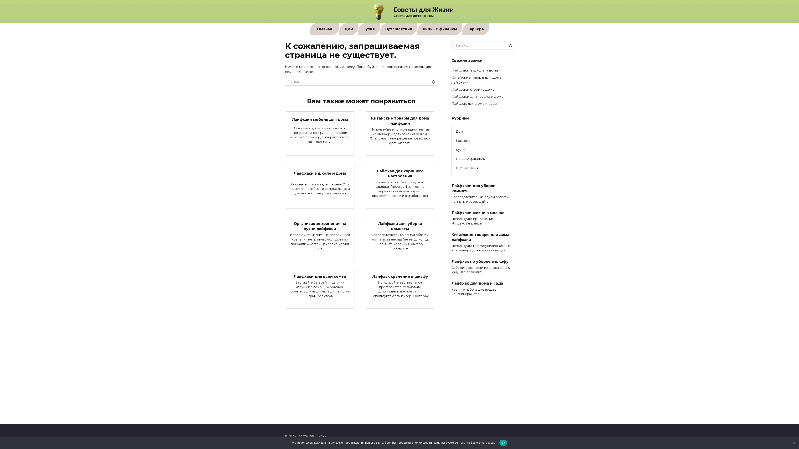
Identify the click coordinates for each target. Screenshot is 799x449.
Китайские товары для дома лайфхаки (400, 121)
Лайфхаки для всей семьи (320, 276)
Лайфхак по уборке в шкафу (480, 261)
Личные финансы (440, 29)
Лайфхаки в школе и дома (320, 173)
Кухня (369, 29)
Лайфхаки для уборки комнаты (400, 226)
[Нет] (794, 443)
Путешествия (398, 29)
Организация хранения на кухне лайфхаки (320, 226)
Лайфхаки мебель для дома (320, 119)
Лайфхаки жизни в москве (478, 213)
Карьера (476, 29)
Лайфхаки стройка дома (473, 89)
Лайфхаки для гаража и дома (477, 97)
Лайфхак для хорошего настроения (400, 173)
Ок (503, 442)
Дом (349, 29)
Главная (324, 29)
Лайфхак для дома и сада (474, 104)
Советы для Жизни (423, 9)
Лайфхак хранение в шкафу (400, 276)
